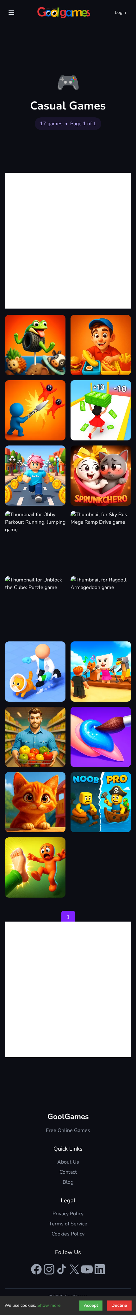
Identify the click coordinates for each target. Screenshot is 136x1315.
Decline (119, 1305)
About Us (68, 1162)
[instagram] (49, 1269)
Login (120, 12)
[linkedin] (99, 1269)
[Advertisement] (68, 241)
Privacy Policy (68, 1213)
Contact (68, 1172)
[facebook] (36, 1269)
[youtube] (87, 1269)
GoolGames (68, 1117)
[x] (74, 1269)
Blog (68, 1182)
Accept (91, 1305)
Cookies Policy (68, 1233)
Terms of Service (68, 1223)
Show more (48, 1305)
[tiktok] (61, 1269)
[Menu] (11, 12)
